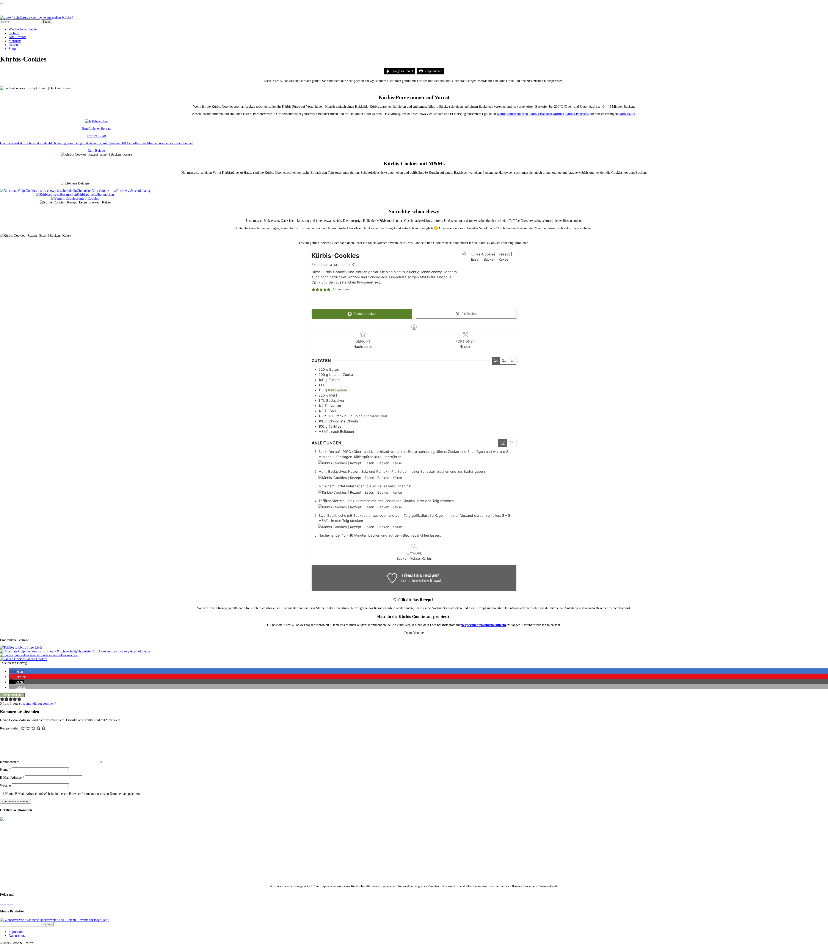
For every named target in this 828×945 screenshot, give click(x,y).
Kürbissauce (627, 114)
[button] (313, 289)
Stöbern (14, 33)
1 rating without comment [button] (37, 703)
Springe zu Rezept (401, 71)
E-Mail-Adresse (12, 777)
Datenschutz (17, 935)
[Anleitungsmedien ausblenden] (511, 443)
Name (5, 769)
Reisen (13, 45)
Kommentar (9, 762)
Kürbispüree (337, 390)
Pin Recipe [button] (469, 313)
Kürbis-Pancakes (577, 114)
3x (512, 360)
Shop (12, 48)
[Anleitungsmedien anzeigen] (502, 443)
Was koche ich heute (23, 29)
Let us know (411, 580)
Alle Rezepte (17, 37)
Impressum (16, 932)
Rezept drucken (432, 71)
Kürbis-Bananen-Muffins (547, 114)
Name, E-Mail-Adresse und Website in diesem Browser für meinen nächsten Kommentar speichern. (73, 793)
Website (5, 785)
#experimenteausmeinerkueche (484, 625)
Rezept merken (12, 694)
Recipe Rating (9, 728)
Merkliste (15, 41)
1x (496, 360)
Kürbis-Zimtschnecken (512, 114)
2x (504, 360)
